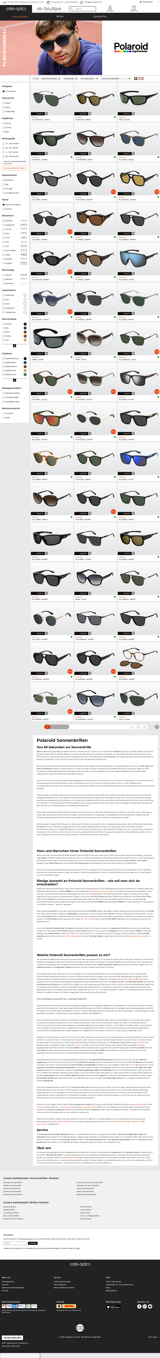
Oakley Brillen (9, 1210)
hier (115, 1092)
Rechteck (8, 221)
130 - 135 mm (12, 148)
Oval (7, 246)
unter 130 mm (13, 144)
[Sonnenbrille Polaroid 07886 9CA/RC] (52, 338)
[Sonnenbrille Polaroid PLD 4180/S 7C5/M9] (95, 537)
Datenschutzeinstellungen (13, 1288)
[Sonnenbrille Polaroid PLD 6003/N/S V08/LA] (95, 138)
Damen (8, 103)
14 (132, 727)
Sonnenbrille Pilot (89, 1107)
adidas (131, 979)
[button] (16, 9)
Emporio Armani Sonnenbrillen (90, 1182)
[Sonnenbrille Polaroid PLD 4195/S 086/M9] (52, 218)
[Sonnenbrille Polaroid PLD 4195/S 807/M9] (95, 497)
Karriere (5, 1285)
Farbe (107, 933)
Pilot (7, 242)
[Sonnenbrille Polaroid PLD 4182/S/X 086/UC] (139, 577)
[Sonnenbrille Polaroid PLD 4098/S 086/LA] (52, 497)
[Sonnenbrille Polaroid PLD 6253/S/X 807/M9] (52, 258)
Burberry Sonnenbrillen (86, 1194)
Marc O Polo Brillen (11, 1216)
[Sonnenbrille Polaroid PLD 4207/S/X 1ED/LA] (95, 378)
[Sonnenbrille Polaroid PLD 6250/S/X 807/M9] (52, 657)
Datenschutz (12, 1343)
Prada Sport (143, 979)
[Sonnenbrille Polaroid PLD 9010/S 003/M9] (52, 138)
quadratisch (9, 308)
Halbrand (8, 279)
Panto (7, 233)
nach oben (152, 1337)
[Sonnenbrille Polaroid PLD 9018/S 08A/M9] (52, 577)
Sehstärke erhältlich (12, 393)
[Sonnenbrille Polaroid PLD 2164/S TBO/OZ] (52, 417)
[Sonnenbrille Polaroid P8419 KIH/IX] (95, 577)
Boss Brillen (85, 1213)
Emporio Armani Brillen (13, 1219)
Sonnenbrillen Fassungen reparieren (125, 1121)
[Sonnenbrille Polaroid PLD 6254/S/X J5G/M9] (95, 417)
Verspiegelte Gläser (12, 402)
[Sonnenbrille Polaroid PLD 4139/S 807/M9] (52, 178)
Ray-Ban (124, 979)
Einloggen (110, 11)
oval (7, 299)
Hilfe (108, 1277)
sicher (77, 933)
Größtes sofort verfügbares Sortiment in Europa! (26, 2)
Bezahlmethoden (68, 1158)
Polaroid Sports (109, 891)
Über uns (6, 1277)
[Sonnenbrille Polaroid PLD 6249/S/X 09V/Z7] (52, 298)
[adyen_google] (34, 1306)
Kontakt (5, 1291)
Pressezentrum (8, 1282)
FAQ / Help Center (113, 1282)
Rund (7, 238)
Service (57, 1277)
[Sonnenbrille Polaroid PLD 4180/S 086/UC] (139, 497)
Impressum (23, 1343)
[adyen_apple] (28, 1306)
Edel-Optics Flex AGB (11, 1346)
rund (7, 304)
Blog (111, 1119)
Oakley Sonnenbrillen (12, 1185)
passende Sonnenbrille (138, 936)
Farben (77, 1045)
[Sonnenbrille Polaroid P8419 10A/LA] (95, 338)
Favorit (133, 1065)
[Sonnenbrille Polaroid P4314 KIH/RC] (139, 697)
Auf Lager (8, 189)
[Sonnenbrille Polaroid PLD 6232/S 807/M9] (139, 617)
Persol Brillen (86, 1207)
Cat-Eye (8, 229)
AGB (4, 1343)
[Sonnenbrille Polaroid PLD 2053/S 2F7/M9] (52, 617)
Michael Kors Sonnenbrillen (88, 1185)
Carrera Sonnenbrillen (12, 1191)
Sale (6, 184)
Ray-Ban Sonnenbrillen (12, 1182)
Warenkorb (134, 11)
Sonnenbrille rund (65, 1107)
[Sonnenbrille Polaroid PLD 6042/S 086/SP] (95, 98)
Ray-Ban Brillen (9, 1207)
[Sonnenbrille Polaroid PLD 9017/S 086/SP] (95, 258)
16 (144, 727)
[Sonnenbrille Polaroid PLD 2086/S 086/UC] (52, 458)
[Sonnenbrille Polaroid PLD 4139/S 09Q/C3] (139, 138)
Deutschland (147, 2)
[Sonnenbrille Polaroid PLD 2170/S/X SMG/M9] (95, 178)
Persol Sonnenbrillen (12, 1188)
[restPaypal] (22, 1306)
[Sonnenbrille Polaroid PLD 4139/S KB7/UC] (139, 298)
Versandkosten (60, 1285)
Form (92, 933)
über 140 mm (12, 156)
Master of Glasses (64, 1121)
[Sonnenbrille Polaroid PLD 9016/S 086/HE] (95, 218)
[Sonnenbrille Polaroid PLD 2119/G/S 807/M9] (95, 298)
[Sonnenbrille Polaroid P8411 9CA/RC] (139, 98)
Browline (40, 1107)
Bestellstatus (111, 1291)
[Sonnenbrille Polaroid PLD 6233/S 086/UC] (95, 458)
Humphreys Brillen (11, 1213)
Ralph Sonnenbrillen (85, 1191)
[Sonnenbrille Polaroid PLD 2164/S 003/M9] (139, 417)
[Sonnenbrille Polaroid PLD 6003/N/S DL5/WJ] (95, 697)
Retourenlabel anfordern (64, 1288)
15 (138, 727)
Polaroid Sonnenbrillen (12, 1194)
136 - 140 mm (12, 152)
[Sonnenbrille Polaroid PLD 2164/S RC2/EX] (139, 378)
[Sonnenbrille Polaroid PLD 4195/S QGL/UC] (52, 378)
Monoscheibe (10, 250)
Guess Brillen (86, 1210)
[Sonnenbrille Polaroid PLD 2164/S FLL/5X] (139, 458)
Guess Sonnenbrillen (85, 1188)
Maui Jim (95, 990)
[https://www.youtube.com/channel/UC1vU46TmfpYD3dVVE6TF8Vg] (150, 1306)
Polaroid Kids (142, 1042)
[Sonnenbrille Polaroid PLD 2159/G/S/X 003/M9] (95, 617)
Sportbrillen (94, 891)
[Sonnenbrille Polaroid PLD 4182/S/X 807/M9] (139, 218)
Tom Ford (88, 919)
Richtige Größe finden (14, 168)
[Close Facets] (14, 78)
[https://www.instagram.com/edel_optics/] (145, 1306)
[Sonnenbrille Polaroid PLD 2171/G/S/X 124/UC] (139, 338)
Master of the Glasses (69, 936)
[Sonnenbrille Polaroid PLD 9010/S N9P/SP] (139, 537)
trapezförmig (10, 312)
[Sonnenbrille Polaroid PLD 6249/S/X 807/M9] (95, 657)
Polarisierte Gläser (12, 397)
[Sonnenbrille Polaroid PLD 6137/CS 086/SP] (139, 657)
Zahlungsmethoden (62, 1282)
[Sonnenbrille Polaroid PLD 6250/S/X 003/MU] (139, 178)
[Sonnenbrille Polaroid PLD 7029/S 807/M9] (52, 537)
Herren (7, 107)
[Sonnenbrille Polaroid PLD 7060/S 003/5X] (139, 258)
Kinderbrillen (10, 111)
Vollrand (8, 275)
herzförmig (9, 295)
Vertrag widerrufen (12, 1338)
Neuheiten (9, 180)
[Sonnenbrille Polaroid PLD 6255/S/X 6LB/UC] (52, 697)
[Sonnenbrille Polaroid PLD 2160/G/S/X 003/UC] (52, 98)
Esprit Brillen (85, 1219)
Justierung (41, 1124)
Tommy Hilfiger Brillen (90, 1216)
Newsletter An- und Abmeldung (119, 1285)
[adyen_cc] (4, 1306)
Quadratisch (9, 225)
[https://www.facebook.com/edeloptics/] (139, 1306)
